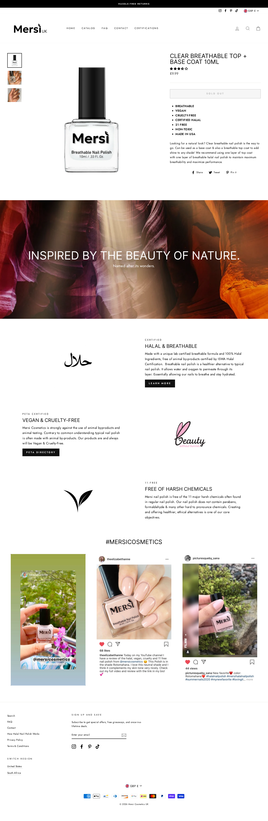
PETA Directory (41, 452)
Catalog (88, 28)
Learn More (160, 383)
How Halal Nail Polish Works (23, 734)
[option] (134, 4)
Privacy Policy (15, 740)
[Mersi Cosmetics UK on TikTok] (97, 746)
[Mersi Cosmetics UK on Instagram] (74, 746)
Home (71, 28)
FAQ (105, 28)
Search (11, 716)
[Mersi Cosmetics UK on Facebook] (81, 746)
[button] (179, 69)
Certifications (146, 28)
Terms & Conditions (18, 746)
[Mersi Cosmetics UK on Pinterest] (90, 746)
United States (15, 766)
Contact (121, 28)
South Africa (14, 773)
